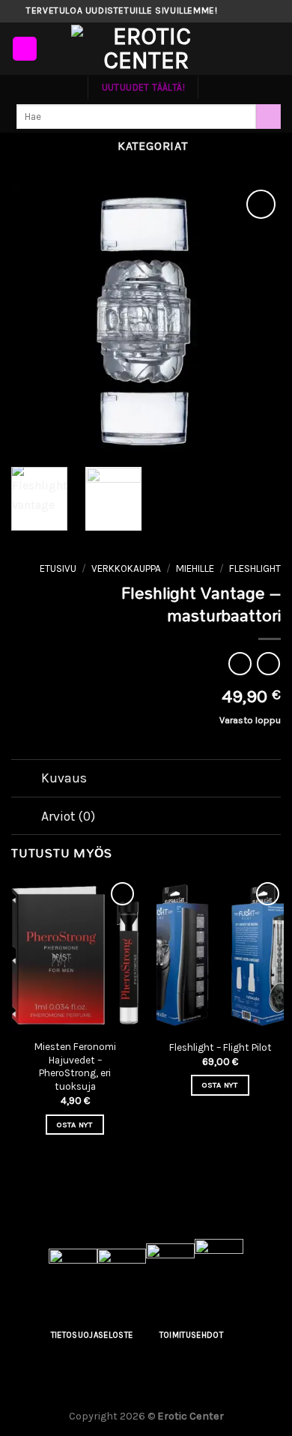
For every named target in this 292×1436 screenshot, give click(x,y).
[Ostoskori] (273, 48)
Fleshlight (255, 568)
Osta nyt (75, 1124)
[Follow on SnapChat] (258, 11)
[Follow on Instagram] (244, 11)
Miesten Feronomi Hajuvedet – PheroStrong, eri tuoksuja (75, 1066)
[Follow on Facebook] (229, 11)
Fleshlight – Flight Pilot (220, 1047)
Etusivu (58, 568)
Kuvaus (64, 777)
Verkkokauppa (126, 568)
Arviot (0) (68, 816)
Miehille (195, 568)
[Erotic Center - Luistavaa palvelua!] (146, 49)
